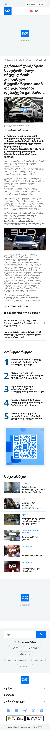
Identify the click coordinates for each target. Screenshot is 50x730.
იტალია (25, 515)
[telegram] (25, 711)
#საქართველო (32, 648)
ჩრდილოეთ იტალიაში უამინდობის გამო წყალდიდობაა (33, 521)
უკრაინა (25, 483)
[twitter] (33, 711)
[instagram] (16, 711)
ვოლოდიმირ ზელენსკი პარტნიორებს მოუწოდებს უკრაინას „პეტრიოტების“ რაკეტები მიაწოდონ (33, 505)
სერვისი (9, 694)
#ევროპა (15, 648)
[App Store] (34, 718)
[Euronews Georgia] (8, 11)
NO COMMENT (27, 546)
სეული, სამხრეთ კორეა (30, 538)
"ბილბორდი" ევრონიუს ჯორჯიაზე (30, 531)
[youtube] (42, 711)
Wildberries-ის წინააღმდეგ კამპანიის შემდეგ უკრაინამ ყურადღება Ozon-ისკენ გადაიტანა (33, 489)
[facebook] (8, 711)
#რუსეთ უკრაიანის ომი (17, 660)
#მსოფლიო (25, 654)
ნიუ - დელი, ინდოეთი (33, 555)
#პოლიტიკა (25, 666)
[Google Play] (15, 718)
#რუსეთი (38, 660)
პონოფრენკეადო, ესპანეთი (31, 569)
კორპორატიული (14, 701)
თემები (8, 688)
